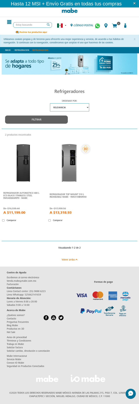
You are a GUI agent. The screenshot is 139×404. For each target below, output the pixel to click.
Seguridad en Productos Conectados (25, 366)
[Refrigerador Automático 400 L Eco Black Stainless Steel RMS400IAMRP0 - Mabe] (23, 164)
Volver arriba (68, 259)
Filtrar (36, 119)
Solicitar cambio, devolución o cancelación (28, 351)
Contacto (11, 318)
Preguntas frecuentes (18, 322)
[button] (126, 4)
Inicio (8, 50)
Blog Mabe (12, 325)
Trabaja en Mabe (15, 344)
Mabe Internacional (17, 356)
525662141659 (33, 294)
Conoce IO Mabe (15, 363)
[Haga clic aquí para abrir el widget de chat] (131, 390)
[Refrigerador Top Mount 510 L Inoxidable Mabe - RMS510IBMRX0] (69, 164)
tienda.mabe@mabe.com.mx (21, 281)
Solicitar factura (15, 347)
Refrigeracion (22, 50)
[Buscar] (48, 25)
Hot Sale (11, 332)
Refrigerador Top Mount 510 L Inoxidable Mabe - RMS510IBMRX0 (68, 195)
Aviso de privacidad (17, 337)
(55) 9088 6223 (37, 291)
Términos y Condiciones (19, 340)
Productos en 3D (15, 329)
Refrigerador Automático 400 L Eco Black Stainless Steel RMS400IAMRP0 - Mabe (21, 195)
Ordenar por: (69, 101)
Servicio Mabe (14, 359)
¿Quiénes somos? (16, 315)
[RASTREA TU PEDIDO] (31, 32)
